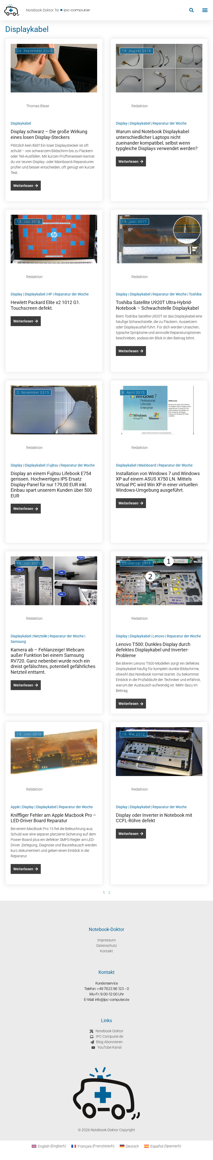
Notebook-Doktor (40, 10)
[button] (191, 10)
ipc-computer (77, 10)
